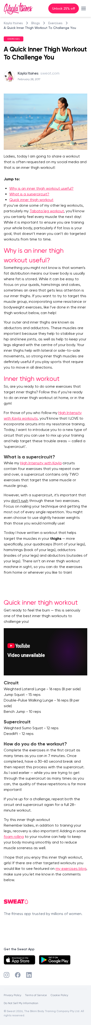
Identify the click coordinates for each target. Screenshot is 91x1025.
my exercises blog (71, 868)
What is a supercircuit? (29, 194)
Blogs (35, 23)
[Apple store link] (19, 960)
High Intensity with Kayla (41, 463)
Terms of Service (36, 995)
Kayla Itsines (13, 23)
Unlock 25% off (63, 8)
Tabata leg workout (47, 211)
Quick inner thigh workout (31, 199)
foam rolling (14, 836)
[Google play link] (54, 960)
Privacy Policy (12, 995)
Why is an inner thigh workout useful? (41, 188)
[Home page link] (18, 8)
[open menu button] (83, 8)
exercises (55, 23)
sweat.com (50, 73)
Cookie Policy (59, 995)
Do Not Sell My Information (21, 1003)
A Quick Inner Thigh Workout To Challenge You (40, 28)
